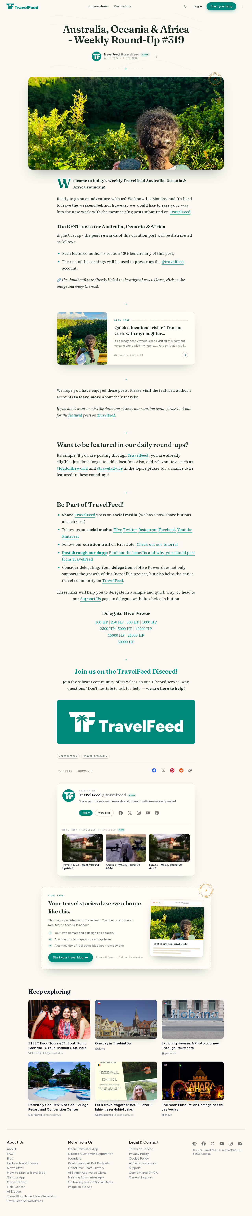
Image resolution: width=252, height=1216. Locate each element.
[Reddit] (181, 770)
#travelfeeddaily (95, 756)
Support (135, 1168)
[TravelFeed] (22, 6)
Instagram (148, 529)
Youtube (184, 529)
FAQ (10, 1154)
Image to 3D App (80, 1187)
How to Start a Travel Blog (26, 1172)
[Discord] (239, 1143)
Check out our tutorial (157, 544)
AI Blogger (14, 1191)
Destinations (123, 6)
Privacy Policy (139, 1154)
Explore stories (99, 6)
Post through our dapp (84, 552)
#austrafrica (68, 756)
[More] (242, 6)
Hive (117, 529)
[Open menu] (156, 56)
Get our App (16, 1177)
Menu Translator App (83, 1149)
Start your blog (221, 6)
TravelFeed (180, 211)
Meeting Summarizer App (86, 1177)
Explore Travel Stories (22, 1163)
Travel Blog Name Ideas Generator (32, 1196)
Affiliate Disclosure (143, 1163)
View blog (104, 812)
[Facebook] (154, 770)
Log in (198, 6)
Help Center (16, 1187)
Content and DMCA (143, 1172)
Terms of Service (141, 1149)
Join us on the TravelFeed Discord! (126, 671)
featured (75, 415)
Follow (86, 812)
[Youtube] (147, 812)
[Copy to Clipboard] (190, 770)
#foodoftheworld (72, 468)
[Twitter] (163, 770)
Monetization (16, 1182)
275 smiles (65, 771)
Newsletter (15, 1168)
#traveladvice (110, 468)
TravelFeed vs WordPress (25, 1201)
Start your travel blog (68, 957)
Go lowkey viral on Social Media (90, 1182)
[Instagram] (138, 812)
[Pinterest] (172, 770)
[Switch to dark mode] (185, 6)
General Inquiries (141, 1177)
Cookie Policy (139, 1158)
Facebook (167, 529)
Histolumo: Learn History (86, 1168)
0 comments (84, 771)
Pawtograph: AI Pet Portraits (89, 1163)
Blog (10, 1158)
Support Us (90, 598)
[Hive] (194, 1143)
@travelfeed (173, 261)
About (11, 1149)
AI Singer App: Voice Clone (87, 1172)
